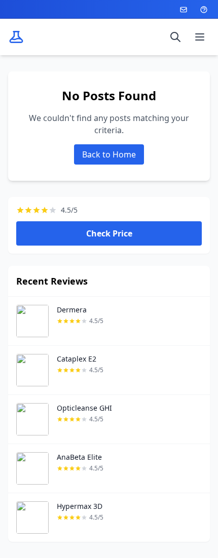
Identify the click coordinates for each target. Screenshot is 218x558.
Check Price (109, 233)
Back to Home (109, 154)
